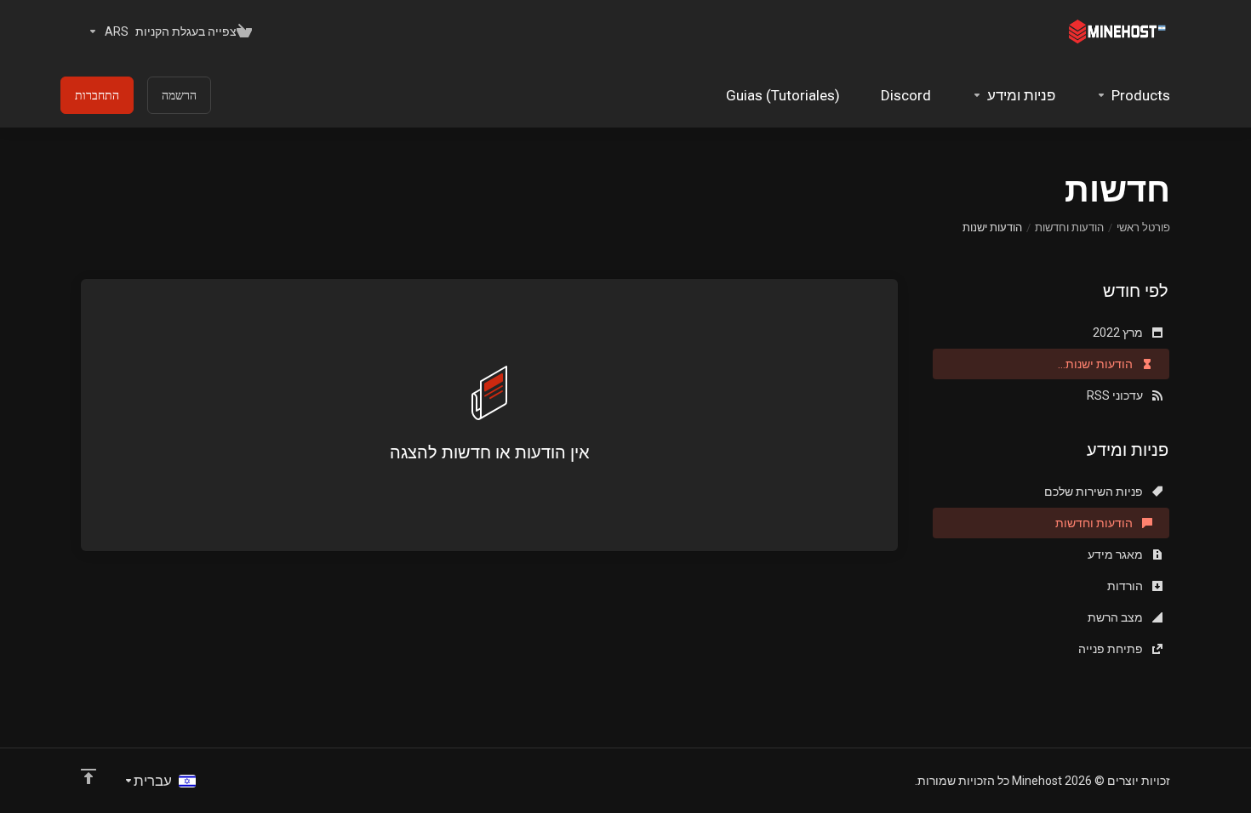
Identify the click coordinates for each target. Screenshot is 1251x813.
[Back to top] (88, 776)
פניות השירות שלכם (1094, 491)
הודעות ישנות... (1096, 364)
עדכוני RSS (1116, 395)
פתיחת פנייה (1111, 649)
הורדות (1126, 586)
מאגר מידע (1116, 554)
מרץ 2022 (1119, 332)
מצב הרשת (1116, 617)
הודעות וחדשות (1069, 227)
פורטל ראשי (1143, 227)
